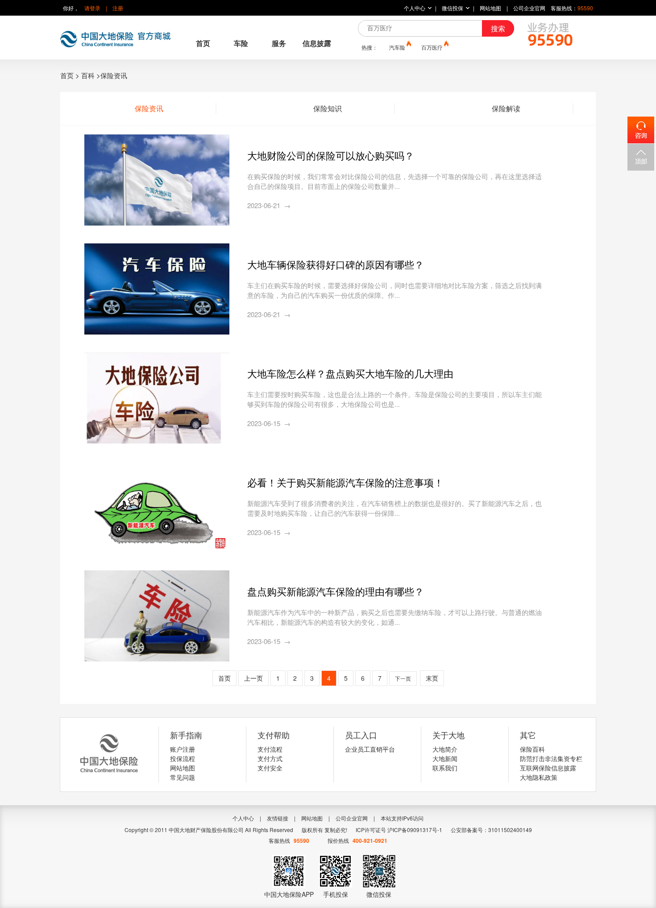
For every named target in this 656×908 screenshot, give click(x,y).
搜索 (498, 28)
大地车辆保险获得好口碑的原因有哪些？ (335, 264)
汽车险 (397, 47)
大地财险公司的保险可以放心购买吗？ (330, 155)
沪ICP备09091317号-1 (414, 829)
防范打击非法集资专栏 (551, 758)
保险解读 (506, 108)
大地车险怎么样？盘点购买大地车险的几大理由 (350, 373)
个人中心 (414, 8)
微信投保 (452, 8)
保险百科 (532, 749)
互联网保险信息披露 (548, 767)
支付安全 (269, 767)
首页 (203, 43)
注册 (117, 8)
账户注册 (182, 749)
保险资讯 (149, 108)
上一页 (253, 678)
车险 (241, 43)
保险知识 (327, 108)
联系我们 (444, 767)
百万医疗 (432, 47)
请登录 (92, 8)
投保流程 (182, 758)
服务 (279, 43)
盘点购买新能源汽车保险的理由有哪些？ (335, 591)
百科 (88, 75)
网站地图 (490, 8)
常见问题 (182, 777)
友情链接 (277, 818)
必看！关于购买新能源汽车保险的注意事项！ (345, 482)
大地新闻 (444, 758)
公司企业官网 (529, 8)
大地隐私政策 (538, 777)
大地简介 (444, 749)
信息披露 (317, 43)
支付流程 (269, 749)
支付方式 (269, 758)
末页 (432, 678)
